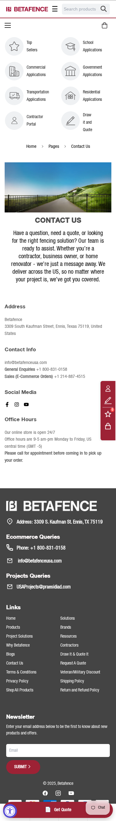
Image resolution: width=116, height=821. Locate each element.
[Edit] (108, 400)
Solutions (67, 618)
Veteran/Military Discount (80, 672)
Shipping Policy (72, 681)
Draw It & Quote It (74, 654)
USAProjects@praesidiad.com (44, 587)
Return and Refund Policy (79, 690)
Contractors (69, 645)
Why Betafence (18, 645)
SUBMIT (20, 767)
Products (13, 627)
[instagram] (58, 793)
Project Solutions (19, 636)
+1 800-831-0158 (51, 369)
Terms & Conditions (21, 672)
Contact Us (14, 663)
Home (31, 146)
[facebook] (45, 793)
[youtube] (71, 793)
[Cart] (108, 426)
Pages (54, 146)
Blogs (10, 654)
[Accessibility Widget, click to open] (10, 811)
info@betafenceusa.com (39, 561)
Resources (68, 636)
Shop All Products (19, 690)
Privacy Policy (17, 681)
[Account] (108, 388)
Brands (65, 627)
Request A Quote (73, 663)
